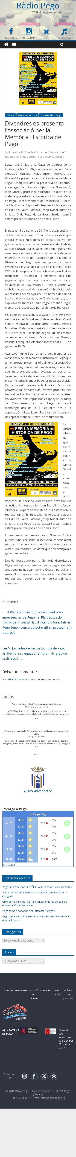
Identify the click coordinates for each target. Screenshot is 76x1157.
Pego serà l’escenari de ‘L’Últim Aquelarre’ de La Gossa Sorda (37, 887)
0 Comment (54, 152)
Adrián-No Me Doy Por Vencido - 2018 (66, 1042)
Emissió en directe (33, 994)
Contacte (45, 990)
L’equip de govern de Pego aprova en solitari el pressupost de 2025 (36, 732)
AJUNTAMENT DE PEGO (38, 791)
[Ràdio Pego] (6, 44)
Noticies (8, 990)
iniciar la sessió (19, 679)
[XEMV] (29, 1030)
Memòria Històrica (27, 115)
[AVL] (50, 1030)
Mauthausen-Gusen (36, 156)
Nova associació (55, 156)
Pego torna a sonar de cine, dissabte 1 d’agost (28, 911)
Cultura (10, 115)
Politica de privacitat (68, 994)
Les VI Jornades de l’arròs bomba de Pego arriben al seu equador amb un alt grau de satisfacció (34, 653)
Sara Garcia (36, 152)
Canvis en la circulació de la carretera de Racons (36, 704)
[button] (35, 754)
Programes (21, 990)
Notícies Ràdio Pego (51, 115)
